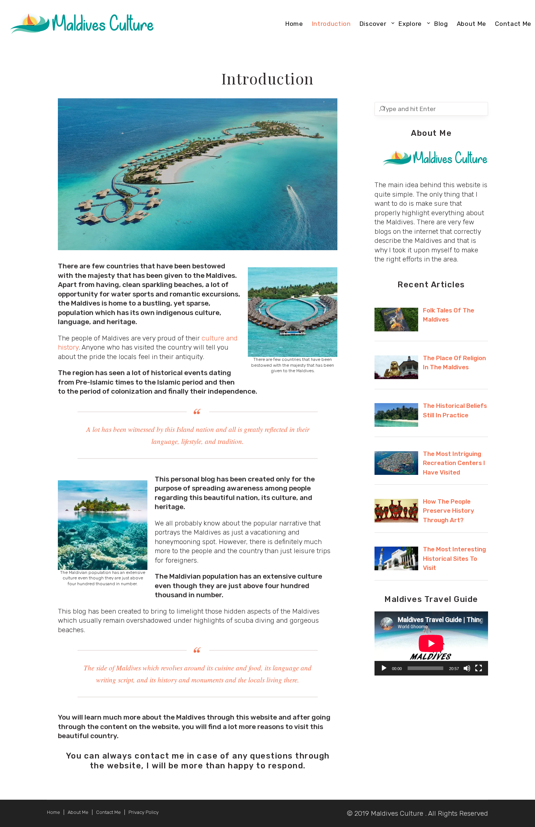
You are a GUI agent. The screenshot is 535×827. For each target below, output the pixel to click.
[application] (431, 643)
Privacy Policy (143, 812)
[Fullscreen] (478, 668)
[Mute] (467, 668)
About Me (78, 812)
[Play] (384, 668)
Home (53, 812)
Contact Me (108, 812)
